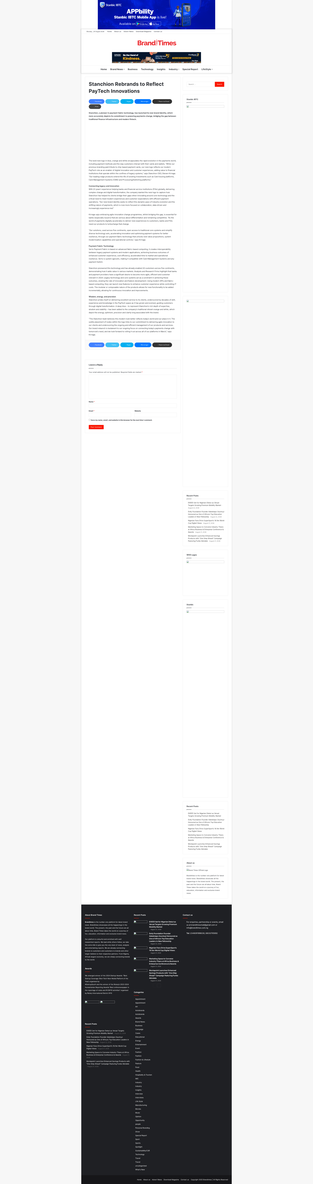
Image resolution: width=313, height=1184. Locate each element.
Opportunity (140, 1120)
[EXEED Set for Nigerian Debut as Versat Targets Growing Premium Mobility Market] (140, 925)
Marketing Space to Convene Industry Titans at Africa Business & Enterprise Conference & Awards (206, 529)
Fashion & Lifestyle (142, 1060)
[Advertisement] (133, 141)
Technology (147, 69)
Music (137, 1113)
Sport (137, 1139)
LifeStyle (206, 69)
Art (136, 1007)
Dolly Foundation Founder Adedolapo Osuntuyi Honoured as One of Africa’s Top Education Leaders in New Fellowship (206, 514)
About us (117, 31)
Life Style (139, 1101)
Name (92, 402)
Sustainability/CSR (142, 1151)
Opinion (138, 1116)
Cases (137, 1033)
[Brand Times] (156, 43)
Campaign (139, 1029)
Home (109, 31)
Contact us (158, 31)
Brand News (116, 69)
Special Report (190, 69)
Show (137, 1132)
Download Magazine (143, 31)
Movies (138, 1109)
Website (137, 411)
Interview (139, 1094)
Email (91, 411)
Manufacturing (141, 1105)
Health (137, 1071)
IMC (137, 1079)
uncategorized (141, 1166)
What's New (140, 1170)
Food (137, 1067)
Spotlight (138, 1147)
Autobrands (139, 1010)
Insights (161, 69)
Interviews (139, 1098)
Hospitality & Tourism (143, 1075)
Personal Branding (142, 1128)
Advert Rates (129, 31)
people (138, 1124)
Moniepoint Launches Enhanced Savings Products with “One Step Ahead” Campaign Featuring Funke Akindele (205, 538)
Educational (140, 1037)
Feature (138, 1063)
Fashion (138, 1052)
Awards (138, 1018)
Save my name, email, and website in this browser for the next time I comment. (121, 420)
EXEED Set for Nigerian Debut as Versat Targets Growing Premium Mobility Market (163, 924)
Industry (173, 69)
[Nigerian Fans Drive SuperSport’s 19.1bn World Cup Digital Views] (140, 951)
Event (137, 1048)
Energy (138, 1041)
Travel (137, 1158)
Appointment (140, 999)
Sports (137, 1143)
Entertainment (140, 1044)
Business (133, 69)
